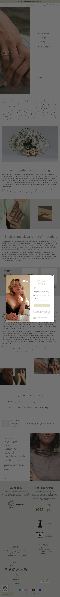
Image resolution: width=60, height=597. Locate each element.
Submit (42, 305)
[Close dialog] (52, 276)
